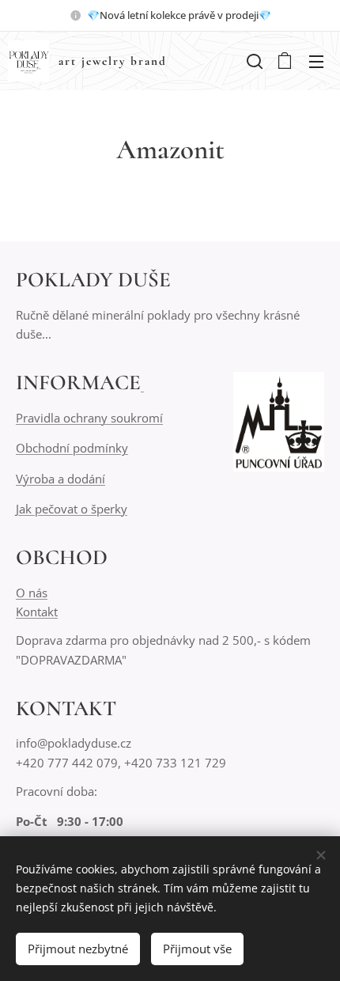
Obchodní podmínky (72, 448)
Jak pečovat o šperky (71, 509)
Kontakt (37, 611)
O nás (31, 592)
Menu (316, 61)
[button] (253, 61)
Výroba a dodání (60, 479)
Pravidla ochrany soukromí (89, 418)
